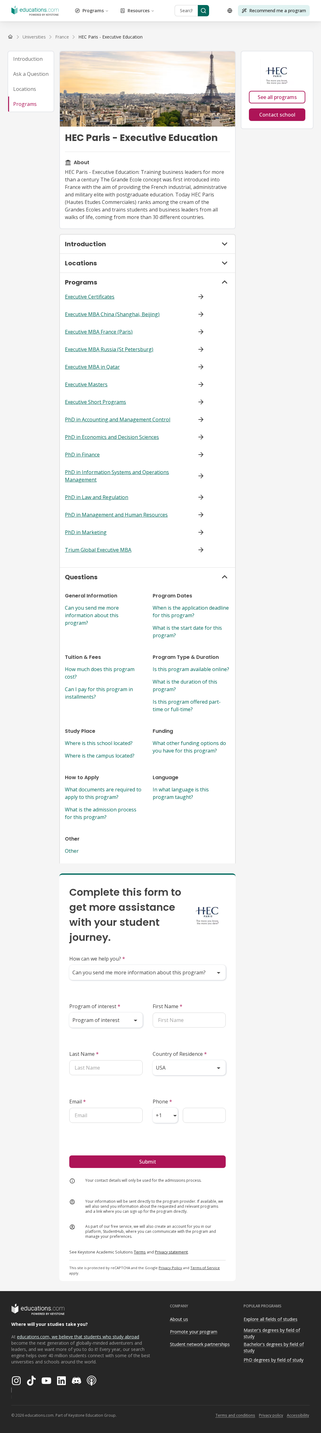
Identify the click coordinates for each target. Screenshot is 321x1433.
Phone (162, 1101)
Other (72, 850)
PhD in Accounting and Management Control (117, 419)
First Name (167, 1006)
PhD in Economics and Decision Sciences (112, 437)
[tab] (31, 58)
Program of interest (94, 1006)
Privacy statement (171, 1252)
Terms (140, 1252)
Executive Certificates (89, 296)
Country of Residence (180, 1053)
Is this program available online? (191, 669)
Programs (93, 10)
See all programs (277, 97)
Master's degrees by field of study (272, 1333)
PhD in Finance (82, 454)
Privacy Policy (170, 1267)
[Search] (203, 10)
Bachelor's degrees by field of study (274, 1347)
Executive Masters (86, 384)
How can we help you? (97, 958)
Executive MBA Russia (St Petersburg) (109, 349)
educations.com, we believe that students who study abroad (78, 1337)
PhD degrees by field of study (273, 1360)
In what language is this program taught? (181, 793)
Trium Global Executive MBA (98, 549)
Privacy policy (271, 1415)
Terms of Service (205, 1267)
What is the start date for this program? (187, 631)
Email (77, 1101)
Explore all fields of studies (270, 1319)
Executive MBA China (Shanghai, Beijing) (112, 314)
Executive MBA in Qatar (92, 366)
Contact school (277, 114)
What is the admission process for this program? (100, 813)
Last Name (84, 1053)
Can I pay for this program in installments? (99, 693)
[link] (110, 37)
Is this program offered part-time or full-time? (187, 705)
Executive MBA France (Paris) (99, 331)
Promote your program (193, 1332)
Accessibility (298, 1415)
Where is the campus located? (99, 755)
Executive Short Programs (95, 402)
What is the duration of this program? (185, 685)
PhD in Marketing (86, 532)
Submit (147, 1161)
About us (179, 1319)
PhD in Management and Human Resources (116, 514)
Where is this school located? (99, 743)
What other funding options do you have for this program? (189, 747)
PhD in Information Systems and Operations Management (117, 476)
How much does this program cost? (99, 673)
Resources (139, 10)
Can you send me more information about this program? (92, 615)
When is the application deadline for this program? (191, 611)
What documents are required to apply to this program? (103, 793)
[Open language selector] (229, 10)
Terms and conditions (235, 1415)
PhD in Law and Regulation (96, 497)
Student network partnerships (200, 1344)
